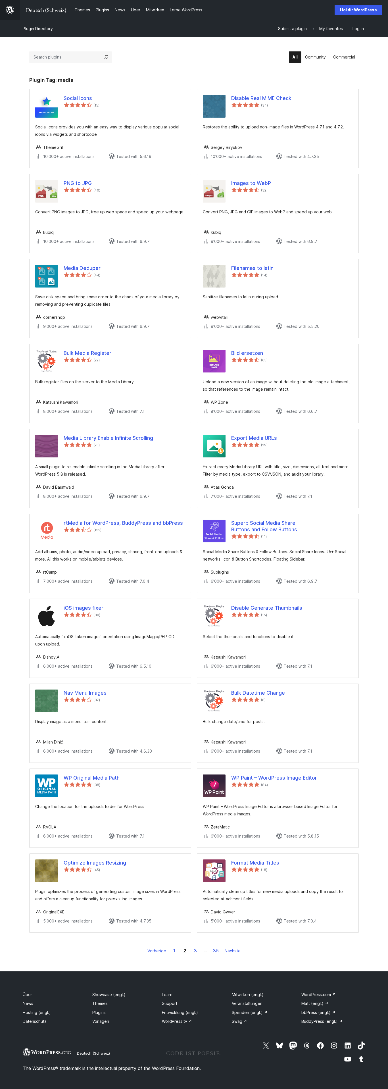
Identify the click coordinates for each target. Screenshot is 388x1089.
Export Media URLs (254, 438)
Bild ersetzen (247, 353)
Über (27, 994)
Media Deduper (82, 268)
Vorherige (156, 950)
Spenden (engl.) (250, 1012)
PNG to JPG (78, 183)
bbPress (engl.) (318, 1012)
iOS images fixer (83, 608)
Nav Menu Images (85, 693)
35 (216, 950)
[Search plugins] (106, 57)
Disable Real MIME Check (261, 98)
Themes (100, 1003)
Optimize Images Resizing (95, 863)
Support (169, 1003)
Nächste (233, 950)
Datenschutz (35, 1021)
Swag (239, 1021)
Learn (167, 994)
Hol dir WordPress (358, 9)
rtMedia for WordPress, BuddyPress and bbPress (123, 523)
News (28, 1003)
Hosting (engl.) (37, 1012)
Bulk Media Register (87, 353)
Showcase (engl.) (109, 994)
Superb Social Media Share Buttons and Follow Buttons (264, 526)
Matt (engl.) (314, 1003)
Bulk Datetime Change (258, 693)
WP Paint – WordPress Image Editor (274, 778)
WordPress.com (318, 994)
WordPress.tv (177, 1021)
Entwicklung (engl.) (180, 1012)
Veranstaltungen (247, 1003)
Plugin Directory (38, 28)
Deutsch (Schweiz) (93, 1053)
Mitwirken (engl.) (248, 994)
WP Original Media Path (92, 778)
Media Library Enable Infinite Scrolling (108, 438)
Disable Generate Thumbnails (266, 608)
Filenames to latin (252, 268)
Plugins (99, 1012)
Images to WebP (251, 183)
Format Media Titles (255, 863)
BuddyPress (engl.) (322, 1021)
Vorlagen (100, 1021)
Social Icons (78, 98)
